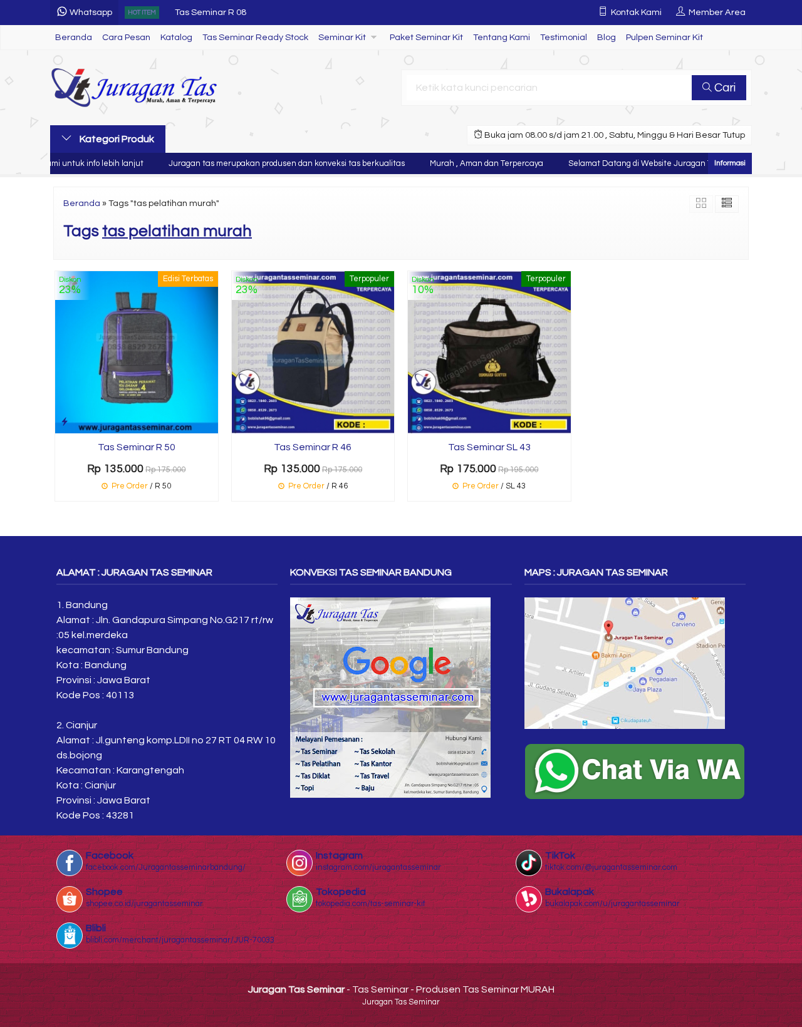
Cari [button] (724, 87)
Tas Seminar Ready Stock (255, 37)
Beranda (73, 37)
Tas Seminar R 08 (210, 12)
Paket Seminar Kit (426, 37)
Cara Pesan (126, 37)
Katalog (176, 37)
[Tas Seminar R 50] (136, 351)
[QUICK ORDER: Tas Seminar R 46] (241, 422)
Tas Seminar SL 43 (489, 447)
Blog (606, 37)
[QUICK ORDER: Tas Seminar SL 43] (417, 422)
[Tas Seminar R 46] (313, 351)
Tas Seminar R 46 (313, 447)
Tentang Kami (501, 37)
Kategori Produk (116, 139)
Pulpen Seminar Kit (664, 37)
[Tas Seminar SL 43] (489, 351)
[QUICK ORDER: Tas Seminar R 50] (64, 422)
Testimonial (563, 37)
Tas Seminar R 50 (136, 447)
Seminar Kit (342, 37)
